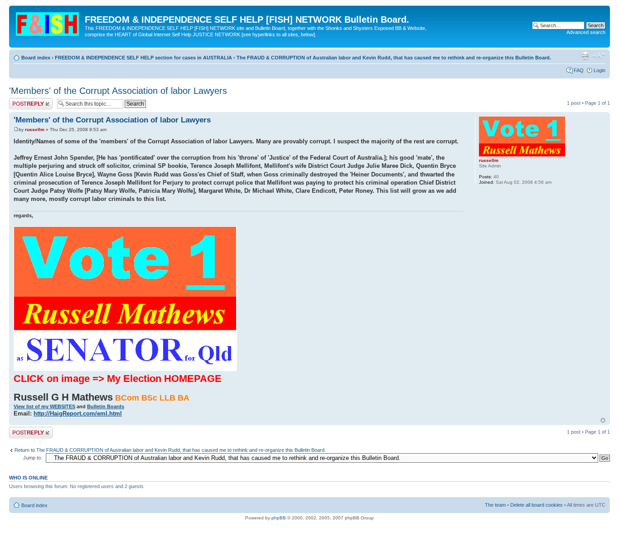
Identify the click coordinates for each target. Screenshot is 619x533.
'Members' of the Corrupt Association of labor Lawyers (118, 91)
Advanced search (585, 32)
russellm (34, 129)
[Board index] (48, 22)
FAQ (579, 70)
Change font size (598, 56)
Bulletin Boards (105, 406)
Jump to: (32, 457)
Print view (585, 56)
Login (599, 70)
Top (602, 420)
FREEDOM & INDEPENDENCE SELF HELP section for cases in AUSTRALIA (143, 57)
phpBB (278, 517)
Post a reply (22, 100)
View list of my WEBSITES (44, 406)
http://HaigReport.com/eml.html (78, 413)
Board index (35, 57)
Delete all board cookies (536, 505)
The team (495, 505)
